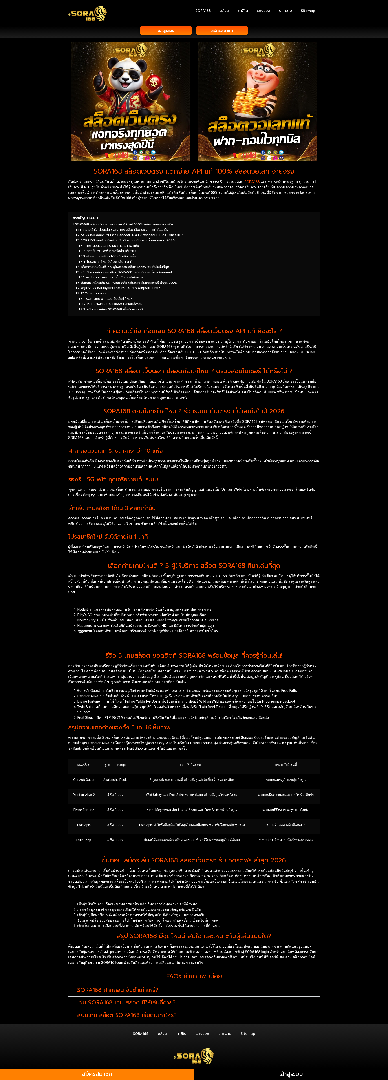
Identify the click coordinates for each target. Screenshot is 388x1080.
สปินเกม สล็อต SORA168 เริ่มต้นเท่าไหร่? (127, 1015)
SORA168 (203, 10)
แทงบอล (263, 10)
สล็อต (224, 10)
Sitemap (308, 10)
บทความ (285, 10)
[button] (194, 990)
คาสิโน (243, 10)
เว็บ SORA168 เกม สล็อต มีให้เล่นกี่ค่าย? (126, 1002)
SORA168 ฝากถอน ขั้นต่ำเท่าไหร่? (117, 990)
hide (92, 218)
